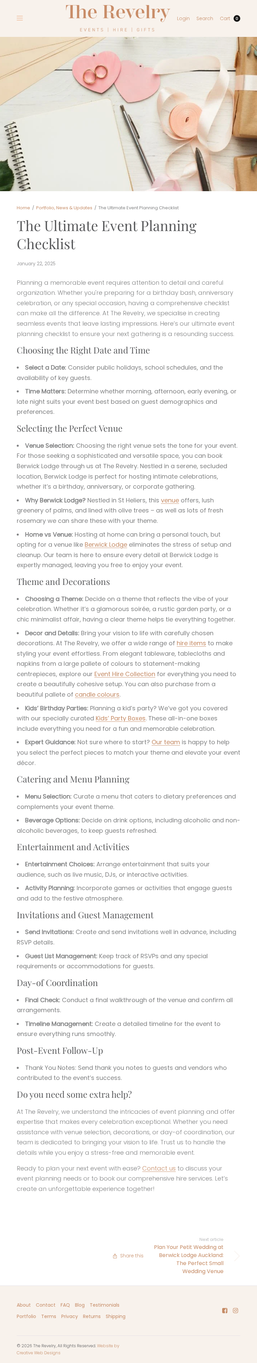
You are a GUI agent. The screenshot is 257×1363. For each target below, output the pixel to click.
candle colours (97, 694)
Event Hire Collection (124, 674)
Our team (166, 742)
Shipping (115, 1316)
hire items (191, 643)
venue (170, 500)
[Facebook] (225, 1311)
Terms (48, 1316)
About (24, 1305)
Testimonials (104, 1305)
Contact (46, 1305)
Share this (132, 1255)
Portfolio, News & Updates (64, 208)
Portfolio (26, 1316)
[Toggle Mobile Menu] (24, 18)
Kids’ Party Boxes (121, 718)
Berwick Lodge (106, 544)
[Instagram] (236, 1311)
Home (23, 208)
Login (183, 18)
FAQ (65, 1305)
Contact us (159, 1168)
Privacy (69, 1316)
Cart (225, 18)
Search (204, 18)
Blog (80, 1305)
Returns (92, 1316)
